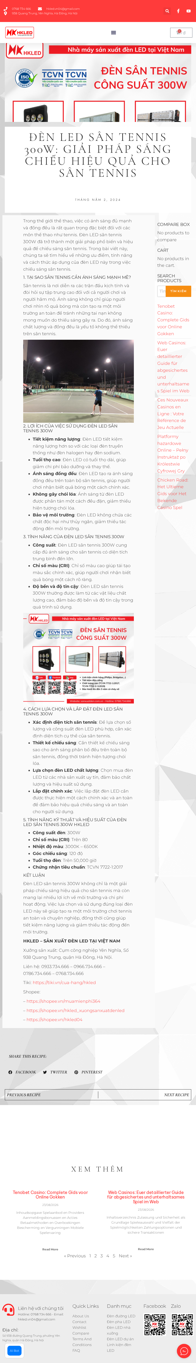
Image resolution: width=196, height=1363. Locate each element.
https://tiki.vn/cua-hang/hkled (64, 982)
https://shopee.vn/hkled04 (54, 1019)
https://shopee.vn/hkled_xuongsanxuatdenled (76, 1010)
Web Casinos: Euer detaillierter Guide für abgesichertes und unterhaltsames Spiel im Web (146, 1197)
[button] (167, 11)
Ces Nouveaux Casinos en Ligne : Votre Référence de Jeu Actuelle (172, 413)
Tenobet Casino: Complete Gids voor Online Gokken (173, 320)
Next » (125, 1256)
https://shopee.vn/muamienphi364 (63, 1001)
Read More (50, 1249)
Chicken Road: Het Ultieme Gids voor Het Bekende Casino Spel (172, 493)
